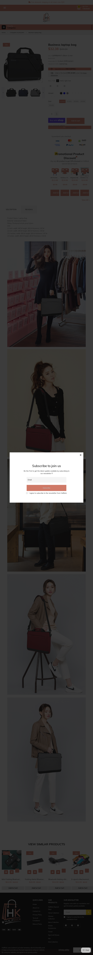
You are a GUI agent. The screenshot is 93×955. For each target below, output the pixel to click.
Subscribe (46, 488)
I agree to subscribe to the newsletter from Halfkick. (48, 493)
